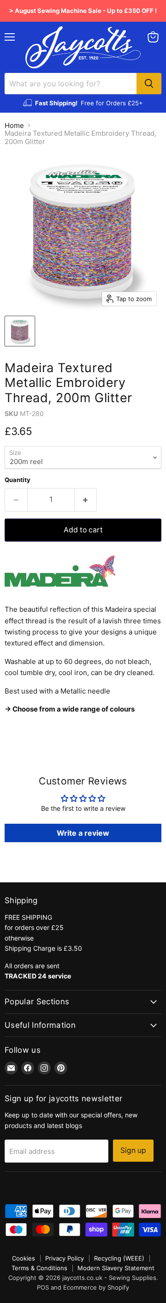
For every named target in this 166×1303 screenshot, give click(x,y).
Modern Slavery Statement (115, 1268)
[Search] (148, 83)
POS (43, 1287)
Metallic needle (86, 691)
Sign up (133, 1150)
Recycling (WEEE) (119, 1258)
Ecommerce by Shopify (96, 1287)
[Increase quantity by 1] (86, 499)
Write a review (83, 833)
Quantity (17, 480)
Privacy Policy (64, 1258)
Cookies (23, 1258)
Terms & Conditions (39, 1268)
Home (14, 125)
